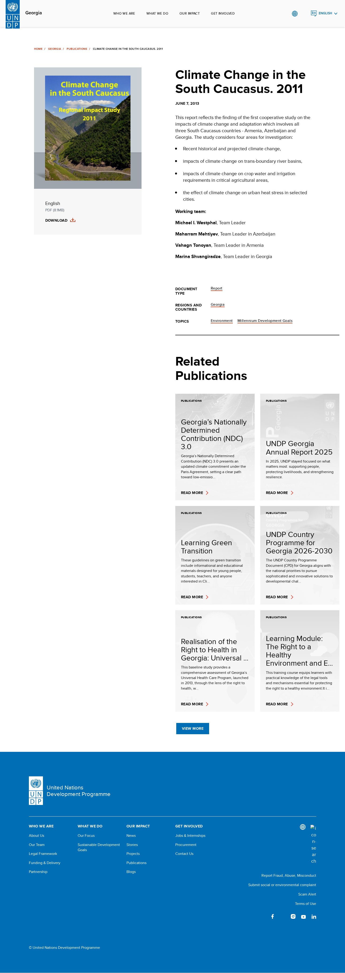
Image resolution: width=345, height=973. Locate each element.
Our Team (37, 844)
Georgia (33, 13)
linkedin (313, 916)
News (131, 835)
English (325, 13)
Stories (132, 844)
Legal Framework (43, 853)
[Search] (313, 844)
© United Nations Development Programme (64, 947)
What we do (157, 13)
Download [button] (56, 220)
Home (38, 48)
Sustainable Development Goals (99, 847)
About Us (36, 835)
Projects (133, 853)
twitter (282, 916)
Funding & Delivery (44, 862)
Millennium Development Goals (265, 320)
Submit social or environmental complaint (282, 885)
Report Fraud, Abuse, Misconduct (288, 875)
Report (216, 288)
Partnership (38, 871)
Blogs (131, 871)
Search (304, 14)
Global (295, 14)
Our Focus (86, 835)
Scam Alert (307, 894)
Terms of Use (305, 903)
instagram (293, 916)
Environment (222, 320)
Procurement (185, 844)
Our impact (190, 13)
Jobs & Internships (190, 835)
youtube (303, 916)
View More (192, 728)
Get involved (223, 13)
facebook (272, 916)
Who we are (124, 13)
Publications (77, 48)
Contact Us (184, 853)
